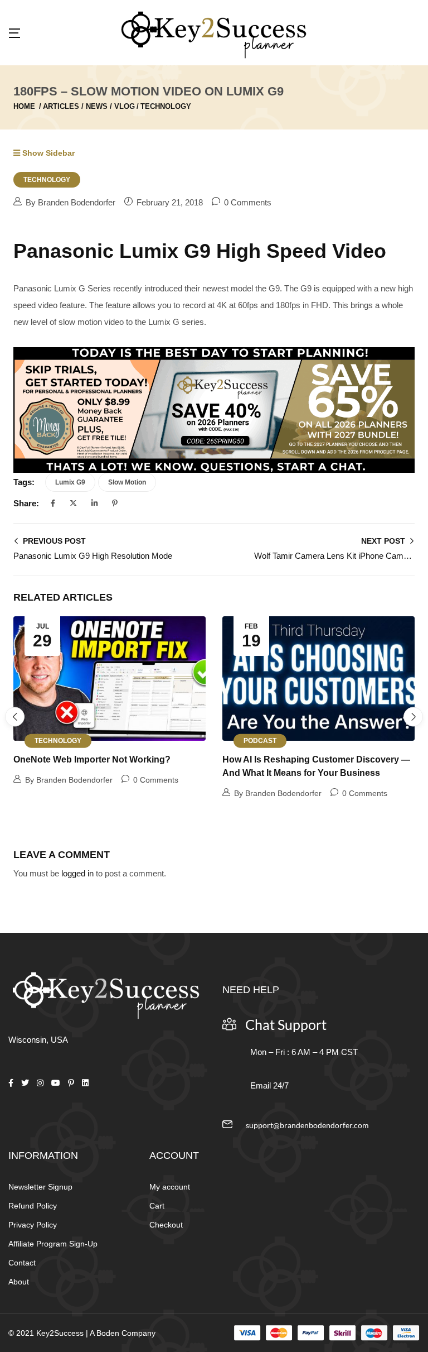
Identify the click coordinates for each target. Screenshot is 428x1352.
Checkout (166, 1224)
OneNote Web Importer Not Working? (92, 759)
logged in (77, 873)
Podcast (260, 741)
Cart (156, 1205)
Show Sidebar (47, 152)
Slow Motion (127, 482)
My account (169, 1186)
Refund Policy (32, 1205)
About (18, 1281)
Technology (165, 106)
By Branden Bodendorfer (70, 202)
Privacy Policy (32, 1224)
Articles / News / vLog (89, 106)
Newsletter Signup (40, 1186)
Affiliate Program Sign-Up (53, 1243)
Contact (22, 1262)
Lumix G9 (70, 482)
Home (24, 106)
